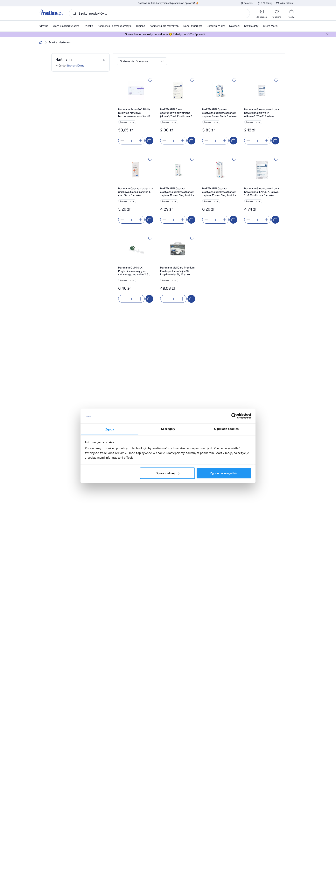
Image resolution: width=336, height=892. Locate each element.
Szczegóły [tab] (168, 428)
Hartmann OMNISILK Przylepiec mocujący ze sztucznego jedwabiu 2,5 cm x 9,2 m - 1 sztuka (135, 271)
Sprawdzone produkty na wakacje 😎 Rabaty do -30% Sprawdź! (165, 34)
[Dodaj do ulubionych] (150, 80)
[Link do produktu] (136, 111)
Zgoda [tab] (109, 429)
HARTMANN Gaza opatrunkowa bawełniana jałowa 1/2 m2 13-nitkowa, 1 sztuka (176, 113)
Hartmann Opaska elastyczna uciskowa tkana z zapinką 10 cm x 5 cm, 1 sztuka (135, 192)
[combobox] (159, 13)
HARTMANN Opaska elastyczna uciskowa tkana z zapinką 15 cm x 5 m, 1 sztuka (219, 192)
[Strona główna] (41, 42)
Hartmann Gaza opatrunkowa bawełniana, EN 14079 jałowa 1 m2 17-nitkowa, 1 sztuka (261, 192)
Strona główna (75, 65)
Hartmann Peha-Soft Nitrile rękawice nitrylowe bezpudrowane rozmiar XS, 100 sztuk (134, 113)
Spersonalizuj (165, 473)
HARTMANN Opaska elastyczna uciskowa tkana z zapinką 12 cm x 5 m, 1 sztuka (177, 192)
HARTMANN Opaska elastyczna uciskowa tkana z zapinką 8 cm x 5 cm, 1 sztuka (219, 113)
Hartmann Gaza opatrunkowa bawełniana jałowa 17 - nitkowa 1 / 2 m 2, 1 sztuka (261, 113)
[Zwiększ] (140, 140)
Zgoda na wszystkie (223, 473)
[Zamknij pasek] (327, 34)
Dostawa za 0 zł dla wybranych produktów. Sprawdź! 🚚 (168, 3)
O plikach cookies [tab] (226, 428)
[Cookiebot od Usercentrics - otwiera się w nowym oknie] (234, 416)
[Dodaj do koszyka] (149, 140)
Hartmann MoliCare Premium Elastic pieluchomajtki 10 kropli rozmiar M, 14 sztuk (177, 271)
